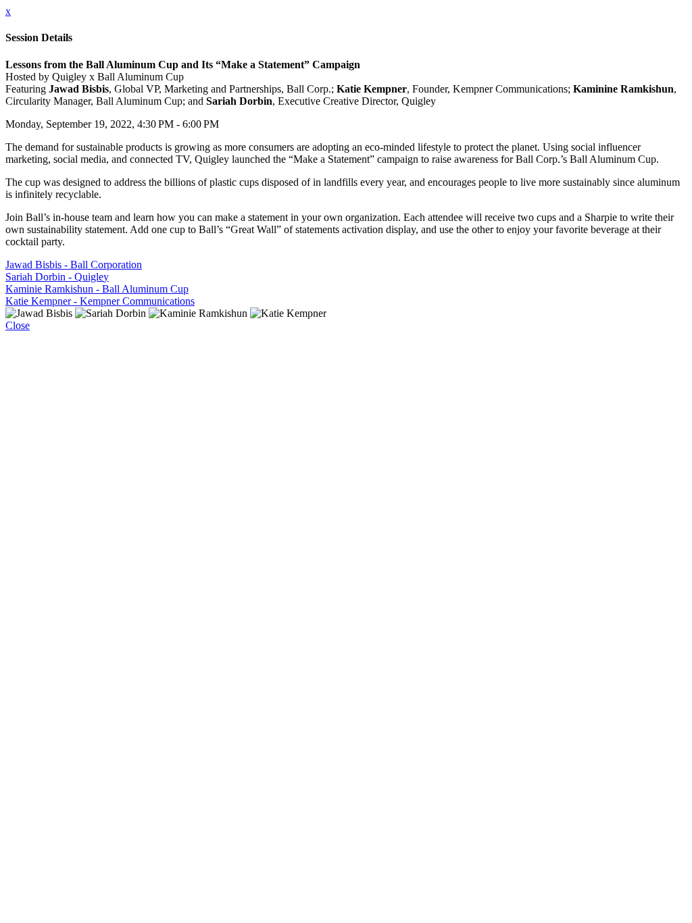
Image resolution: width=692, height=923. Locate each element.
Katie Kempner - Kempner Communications (100, 301)
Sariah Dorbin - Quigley (57, 276)
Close (17, 325)
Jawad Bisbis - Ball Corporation (73, 264)
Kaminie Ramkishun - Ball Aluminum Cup (97, 289)
